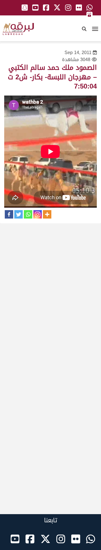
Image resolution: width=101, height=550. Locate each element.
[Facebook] (9, 214)
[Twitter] (18, 214)
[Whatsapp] (28, 214)
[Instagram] (37, 214)
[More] (47, 214)
